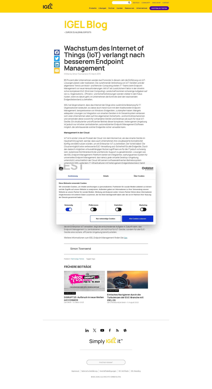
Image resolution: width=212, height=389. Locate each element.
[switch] (93, 209)
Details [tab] (106, 176)
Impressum (75, 371)
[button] (57, 52)
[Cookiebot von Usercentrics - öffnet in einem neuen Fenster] (143, 168)
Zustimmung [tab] (73, 176)
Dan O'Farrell (111, 302)
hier (125, 237)
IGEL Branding (136, 371)
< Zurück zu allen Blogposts (77, 32)
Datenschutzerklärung (89, 371)
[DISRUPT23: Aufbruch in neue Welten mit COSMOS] (84, 290)
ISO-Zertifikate (124, 371)
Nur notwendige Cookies (105, 219)
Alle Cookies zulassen (137, 219)
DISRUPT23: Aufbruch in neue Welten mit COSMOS (84, 299)
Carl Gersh (67, 302)
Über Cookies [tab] (139, 176)
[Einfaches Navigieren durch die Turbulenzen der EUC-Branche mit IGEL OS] (127, 287)
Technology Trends (77, 259)
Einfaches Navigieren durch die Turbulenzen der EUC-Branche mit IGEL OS (125, 297)
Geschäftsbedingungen (108, 371)
